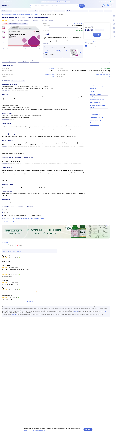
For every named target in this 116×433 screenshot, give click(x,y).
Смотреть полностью (17, 80)
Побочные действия (95, 102)
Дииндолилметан (50, 74)
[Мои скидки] (114, 16)
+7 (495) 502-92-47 (9, 221)
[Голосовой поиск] (77, 5)
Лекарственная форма (96, 120)
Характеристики (9, 61)
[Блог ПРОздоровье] (114, 20)
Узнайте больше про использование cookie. (36, 430)
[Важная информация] (114, 28)
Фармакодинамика (95, 114)
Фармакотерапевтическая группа (97, 106)
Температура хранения (96, 117)
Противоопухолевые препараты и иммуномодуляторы (28, 14)
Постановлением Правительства (86, 310)
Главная (3, 14)
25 (109, 76)
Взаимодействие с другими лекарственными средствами (98, 111)
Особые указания (95, 97)
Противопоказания (95, 94)
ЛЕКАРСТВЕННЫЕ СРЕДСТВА (11, 14)
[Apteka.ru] (7, 6)
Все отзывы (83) (29, 301)
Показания (93, 88)
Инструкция (23, 61)
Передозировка (94, 125)
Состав (92, 91)
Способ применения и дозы (97, 86)
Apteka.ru (20, 306)
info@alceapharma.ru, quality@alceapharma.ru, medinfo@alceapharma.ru (24, 218)
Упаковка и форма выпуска (97, 99)
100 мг (53, 76)
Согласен (88, 429)
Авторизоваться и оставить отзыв (12, 251)
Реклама (107, 225)
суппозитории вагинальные (102, 74)
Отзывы (34, 61)
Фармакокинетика (95, 123)
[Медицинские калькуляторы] (114, 24)
